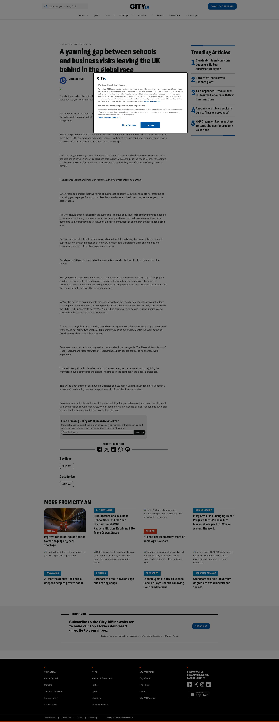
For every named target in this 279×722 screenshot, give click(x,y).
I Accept (150, 125)
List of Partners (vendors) (109, 118)
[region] (140, 102)
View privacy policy (152, 101)
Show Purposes (129, 125)
